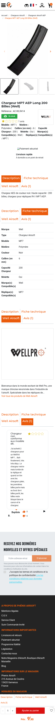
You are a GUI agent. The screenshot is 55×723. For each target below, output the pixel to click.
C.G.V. (4, 615)
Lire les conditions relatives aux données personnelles (26, 578)
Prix (23, 719)
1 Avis (21, 121)
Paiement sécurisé (10, 640)
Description (7, 697)
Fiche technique (24, 697)
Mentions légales (9, 611)
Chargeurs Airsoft (18, 15)
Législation (6, 649)
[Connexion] (42, 5)
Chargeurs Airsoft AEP (37, 15)
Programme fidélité (10, 644)
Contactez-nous (9, 653)
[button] (26, 5)
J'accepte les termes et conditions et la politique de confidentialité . (28, 577)
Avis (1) (4, 702)
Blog (3, 666)
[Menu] (3, 5)
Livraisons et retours (11, 635)
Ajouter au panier (30, 710)
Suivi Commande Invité (12, 624)
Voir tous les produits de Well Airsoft (19, 396)
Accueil (4, 15)
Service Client (8, 620)
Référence (6, 111)
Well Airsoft (41, 697)
